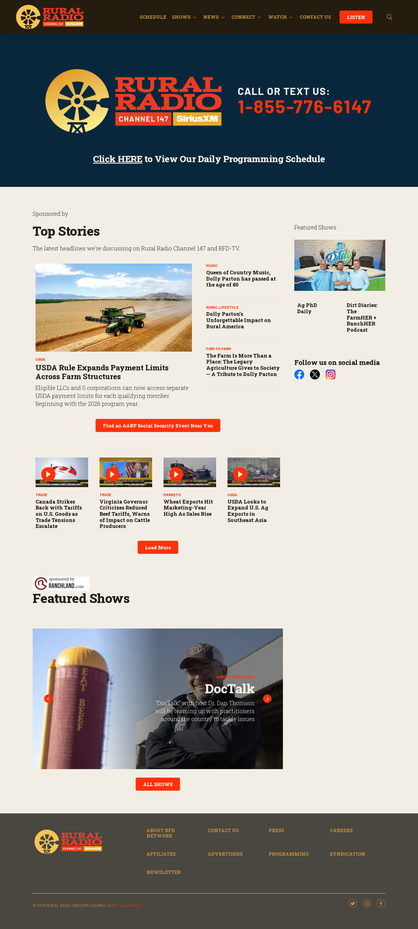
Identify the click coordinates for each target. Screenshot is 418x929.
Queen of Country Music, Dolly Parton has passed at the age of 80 (241, 278)
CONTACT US (315, 17)
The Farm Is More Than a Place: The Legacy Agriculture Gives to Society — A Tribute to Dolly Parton (243, 364)
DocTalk (213, 688)
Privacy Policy (127, 905)
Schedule (153, 17)
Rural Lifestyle (222, 307)
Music (211, 265)
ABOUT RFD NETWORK (160, 833)
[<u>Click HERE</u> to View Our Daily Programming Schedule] (209, 101)
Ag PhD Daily (307, 308)
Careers (341, 830)
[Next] (267, 698)
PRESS (276, 830)
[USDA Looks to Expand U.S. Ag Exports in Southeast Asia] (253, 472)
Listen (356, 17)
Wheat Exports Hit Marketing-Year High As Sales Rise (188, 507)
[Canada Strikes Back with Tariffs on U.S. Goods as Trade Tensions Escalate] (62, 472)
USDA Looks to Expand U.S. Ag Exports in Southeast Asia (247, 510)
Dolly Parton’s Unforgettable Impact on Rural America (238, 319)
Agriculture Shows (219, 677)
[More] (194, 17)
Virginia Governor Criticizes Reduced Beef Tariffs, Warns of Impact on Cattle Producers (125, 513)
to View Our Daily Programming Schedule (209, 159)
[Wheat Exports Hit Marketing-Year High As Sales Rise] (190, 472)
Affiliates (161, 854)
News (211, 17)
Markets (172, 494)
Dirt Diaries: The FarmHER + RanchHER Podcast (362, 317)
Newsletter (163, 872)
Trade (41, 494)
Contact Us (223, 830)
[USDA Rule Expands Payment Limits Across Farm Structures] (114, 308)
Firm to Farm (218, 348)
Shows (181, 17)
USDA (40, 359)
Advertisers (225, 854)
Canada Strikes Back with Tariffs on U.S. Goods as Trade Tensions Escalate (59, 513)
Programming (289, 854)
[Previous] (48, 698)
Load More (158, 547)
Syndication (347, 854)
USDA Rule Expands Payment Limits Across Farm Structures (102, 372)
